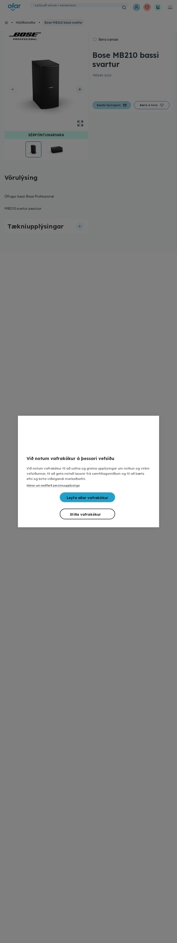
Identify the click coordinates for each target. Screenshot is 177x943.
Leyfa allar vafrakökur (87, 498)
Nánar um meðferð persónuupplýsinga (53, 485)
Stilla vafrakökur (85, 514)
